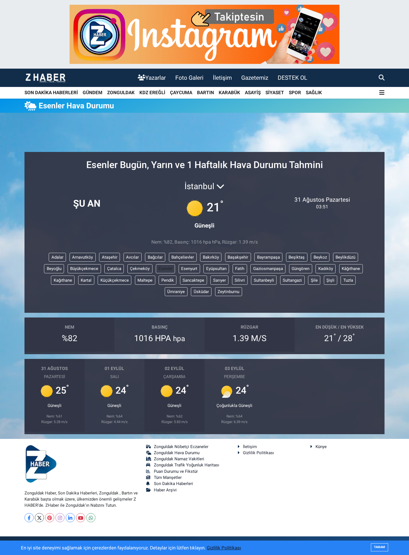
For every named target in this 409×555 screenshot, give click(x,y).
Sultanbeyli (264, 280)
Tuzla (348, 280)
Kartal (86, 280)
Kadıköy (325, 268)
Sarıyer (219, 280)
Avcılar (132, 257)
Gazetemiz (254, 77)
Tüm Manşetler (168, 477)
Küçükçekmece (114, 280)
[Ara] (382, 77)
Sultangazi (292, 280)
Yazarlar (155, 77)
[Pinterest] (49, 517)
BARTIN (205, 92)
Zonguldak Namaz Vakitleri (179, 458)
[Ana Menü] (382, 93)
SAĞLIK (314, 92)
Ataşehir (109, 257)
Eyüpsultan (216, 268)
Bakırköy (211, 257)
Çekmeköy (140, 268)
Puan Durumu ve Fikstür (176, 471)
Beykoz (320, 257)
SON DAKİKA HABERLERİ (51, 92)
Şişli (330, 280)
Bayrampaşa (268, 257)
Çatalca (114, 268)
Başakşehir (238, 257)
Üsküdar (201, 291)
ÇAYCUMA (181, 92)
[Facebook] (29, 517)
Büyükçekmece (84, 268)
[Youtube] (80, 517)
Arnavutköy (82, 257)
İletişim (222, 77)
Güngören (300, 268)
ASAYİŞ (253, 92)
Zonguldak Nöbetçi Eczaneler (181, 446)
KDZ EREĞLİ (152, 92)
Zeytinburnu (228, 291)
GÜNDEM (92, 92)
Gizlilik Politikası (258, 452)
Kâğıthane (351, 268)
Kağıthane (63, 280)
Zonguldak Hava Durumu (176, 452)
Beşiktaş (297, 257)
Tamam (379, 547)
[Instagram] (60, 517)
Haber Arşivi (165, 490)
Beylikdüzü (345, 257)
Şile (314, 280)
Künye (321, 446)
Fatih (239, 268)
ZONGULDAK (121, 92)
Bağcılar (155, 257)
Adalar (57, 257)
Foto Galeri (189, 77)
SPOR (295, 92)
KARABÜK (229, 92)
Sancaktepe (193, 280)
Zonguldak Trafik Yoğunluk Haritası (186, 465)
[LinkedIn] (70, 517)
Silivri (240, 280)
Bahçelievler (182, 257)
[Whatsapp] (90, 517)
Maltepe (144, 280)
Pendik (167, 280)
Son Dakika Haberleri (173, 483)
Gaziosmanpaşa (268, 268)
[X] (39, 517)
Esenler (166, 268)
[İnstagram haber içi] (204, 34)
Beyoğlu (54, 268)
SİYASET (274, 92)
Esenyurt (189, 268)
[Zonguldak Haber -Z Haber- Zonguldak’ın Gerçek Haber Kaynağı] (45, 77)
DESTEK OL (292, 77)
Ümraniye (176, 291)
